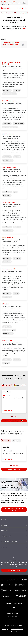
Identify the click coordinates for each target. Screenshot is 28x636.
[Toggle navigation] (26, 9)
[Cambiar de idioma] (23, 8)
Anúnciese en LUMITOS (13, 613)
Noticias (3, 519)
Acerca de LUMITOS (13, 616)
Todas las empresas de (12, 421)
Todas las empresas (14, 469)
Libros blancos (5, 536)
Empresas (4, 525)
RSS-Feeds (4, 547)
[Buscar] (17, 8)
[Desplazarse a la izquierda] (22, 385)
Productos (4, 530)
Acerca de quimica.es (14, 619)
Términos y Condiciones (17, 629)
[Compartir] (20, 8)
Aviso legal (5, 629)
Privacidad (14, 631)
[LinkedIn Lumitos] (14, 607)
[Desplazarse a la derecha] (25, 385)
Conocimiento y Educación (9, 541)
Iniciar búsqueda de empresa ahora (14, 509)
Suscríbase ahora (14, 570)
